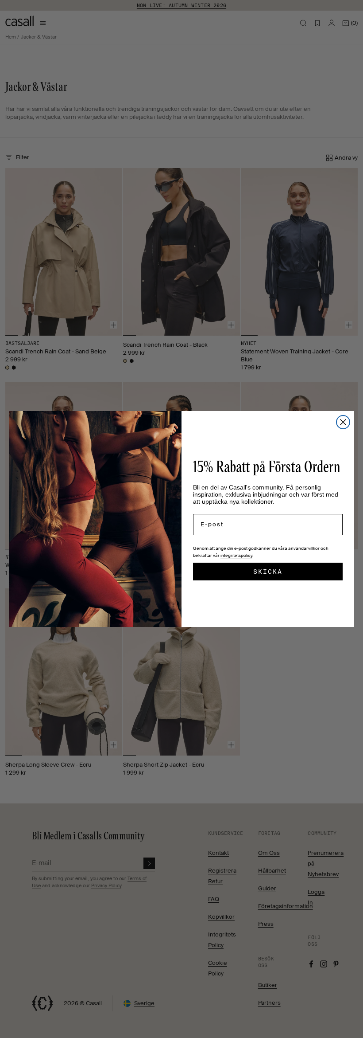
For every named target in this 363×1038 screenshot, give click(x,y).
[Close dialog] (343, 422)
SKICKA (267, 571)
